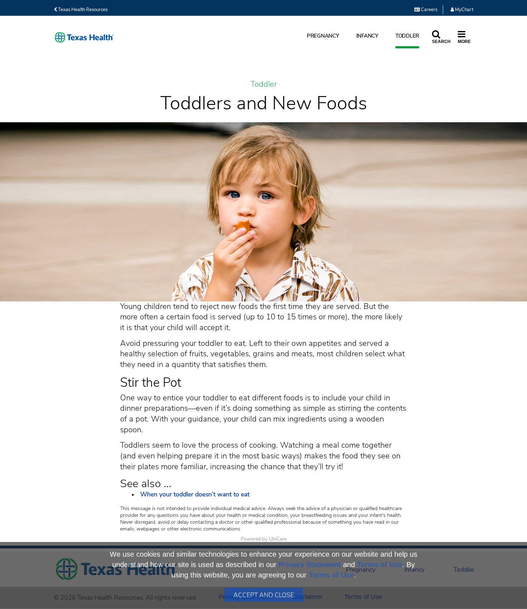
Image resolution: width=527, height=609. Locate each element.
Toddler (407, 35)
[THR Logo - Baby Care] (84, 37)
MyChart (463, 9)
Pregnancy (323, 35)
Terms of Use (379, 564)
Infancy (367, 35)
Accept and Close (263, 595)
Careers (428, 9)
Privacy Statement (310, 564)
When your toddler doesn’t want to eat (195, 494)
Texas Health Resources (82, 9)
